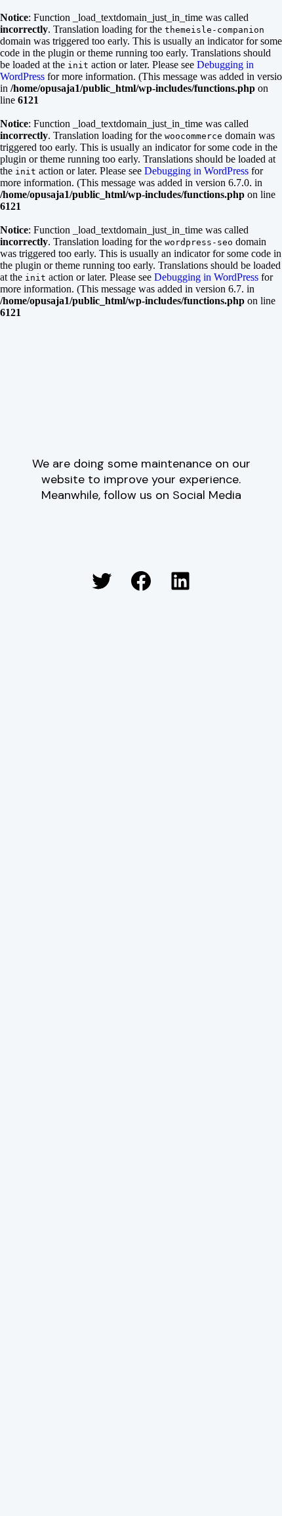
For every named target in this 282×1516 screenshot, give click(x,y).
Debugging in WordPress (196, 170)
